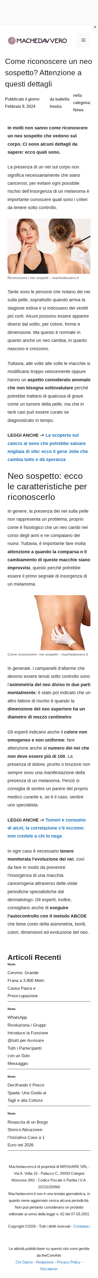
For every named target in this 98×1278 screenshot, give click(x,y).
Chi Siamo (24, 1262)
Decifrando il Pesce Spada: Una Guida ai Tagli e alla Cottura (27, 1093)
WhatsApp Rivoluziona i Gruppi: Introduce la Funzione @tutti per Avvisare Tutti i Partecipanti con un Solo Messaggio (28, 1040)
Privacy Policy (68, 1262)
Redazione (45, 1262)
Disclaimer (49, 1269)
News (78, 110)
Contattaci (81, 1226)
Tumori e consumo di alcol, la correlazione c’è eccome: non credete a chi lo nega (47, 828)
